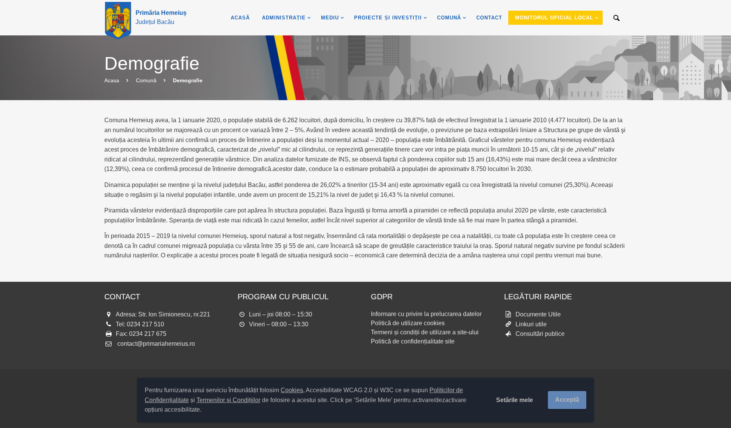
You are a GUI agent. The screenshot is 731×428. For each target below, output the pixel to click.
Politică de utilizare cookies (408, 323)
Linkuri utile (531, 324)
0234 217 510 (145, 324)
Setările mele (514, 400)
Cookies (292, 390)
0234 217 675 (147, 334)
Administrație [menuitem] (284, 18)
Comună (146, 80)
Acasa (111, 80)
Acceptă (567, 399)
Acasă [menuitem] (240, 18)
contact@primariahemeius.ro (156, 343)
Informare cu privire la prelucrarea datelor (426, 314)
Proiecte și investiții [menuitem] (388, 18)
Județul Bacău (161, 17)
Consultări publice (540, 334)
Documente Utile (538, 314)
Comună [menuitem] (449, 18)
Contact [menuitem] (489, 18)
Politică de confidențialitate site (413, 341)
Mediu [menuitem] (330, 18)
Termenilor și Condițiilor (228, 400)
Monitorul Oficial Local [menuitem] (554, 18)
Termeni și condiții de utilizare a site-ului (425, 332)
